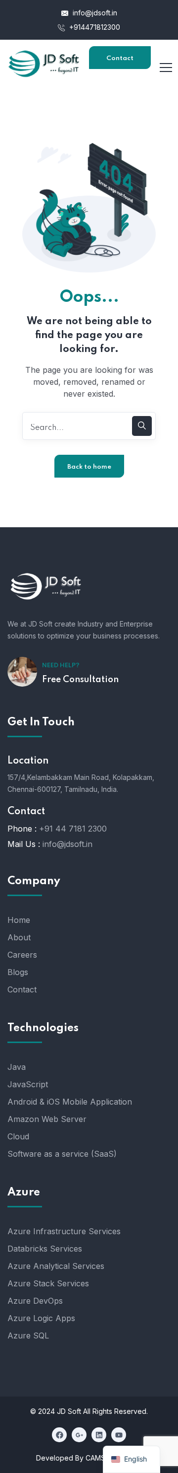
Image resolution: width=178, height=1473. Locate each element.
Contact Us (120, 62)
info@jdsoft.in (94, 12)
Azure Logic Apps (41, 1318)
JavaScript (27, 1084)
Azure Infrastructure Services (64, 1231)
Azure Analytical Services (55, 1266)
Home (18, 920)
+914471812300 (93, 27)
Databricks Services (44, 1249)
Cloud (18, 1136)
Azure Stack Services (48, 1283)
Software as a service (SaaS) (62, 1154)
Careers (22, 955)
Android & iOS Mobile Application (69, 1102)
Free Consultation (80, 679)
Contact (22, 989)
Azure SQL (28, 1335)
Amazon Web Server (47, 1119)
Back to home (89, 467)
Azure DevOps (35, 1301)
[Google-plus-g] (79, 1434)
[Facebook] (59, 1434)
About (19, 937)
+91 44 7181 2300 (73, 829)
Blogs (17, 972)
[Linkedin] (98, 1434)
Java (16, 1067)
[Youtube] (118, 1434)
